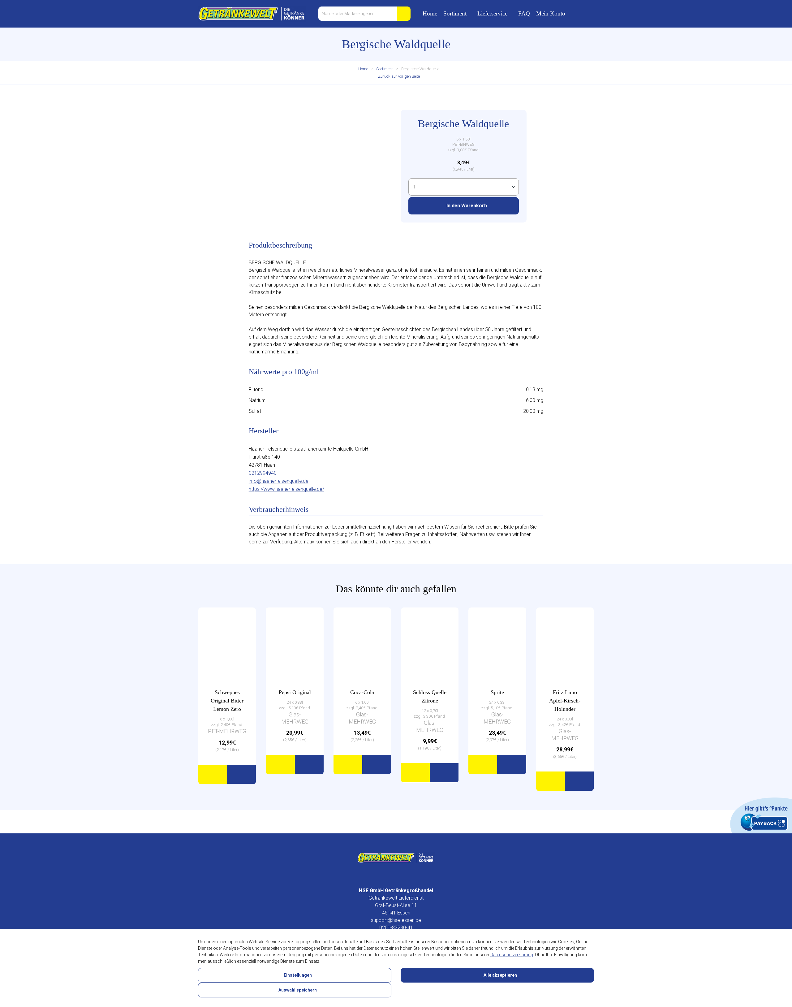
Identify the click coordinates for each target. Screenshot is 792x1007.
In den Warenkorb (466, 206)
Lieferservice (492, 13)
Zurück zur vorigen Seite (398, 76)
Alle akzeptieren (500, 975)
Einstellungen (297, 975)
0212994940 (263, 473)
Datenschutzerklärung (511, 954)
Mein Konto (550, 13)
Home (430, 13)
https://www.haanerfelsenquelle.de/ (286, 489)
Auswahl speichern (297, 990)
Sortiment (455, 13)
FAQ (524, 13)
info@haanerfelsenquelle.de (278, 481)
